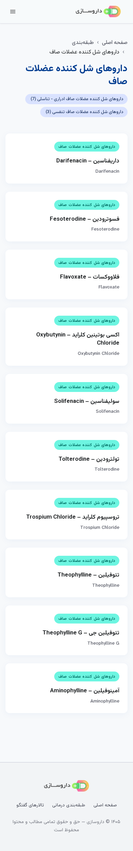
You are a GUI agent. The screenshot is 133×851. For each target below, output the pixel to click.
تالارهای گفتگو (30, 805)
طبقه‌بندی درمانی (68, 805)
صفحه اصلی (115, 42)
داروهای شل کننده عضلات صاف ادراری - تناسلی (77, 99)
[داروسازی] (98, 11)
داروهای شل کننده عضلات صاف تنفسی (84, 112)
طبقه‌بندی (83, 42)
